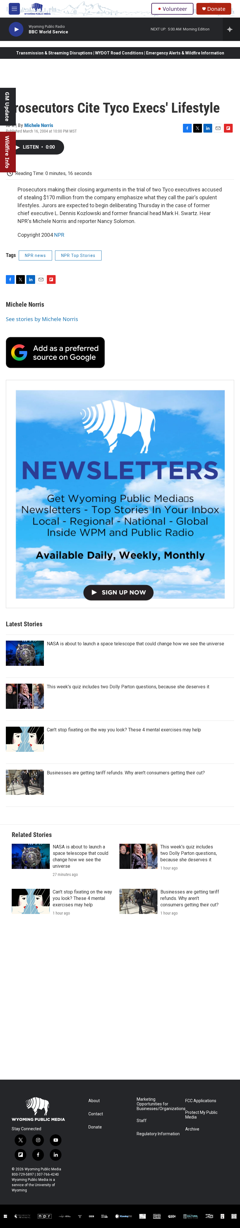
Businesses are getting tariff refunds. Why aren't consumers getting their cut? (126, 773)
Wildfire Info (7, 152)
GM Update (7, 106)
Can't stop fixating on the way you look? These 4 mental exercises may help (124, 730)
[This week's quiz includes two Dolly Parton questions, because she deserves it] (25, 696)
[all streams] (231, 29)
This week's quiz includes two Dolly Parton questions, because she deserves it (128, 687)
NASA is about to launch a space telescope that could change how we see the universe (135, 643)
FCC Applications (200, 1101)
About (94, 1101)
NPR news (35, 255)
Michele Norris (38, 125)
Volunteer (175, 8)
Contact (95, 1114)
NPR (59, 235)
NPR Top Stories (78, 255)
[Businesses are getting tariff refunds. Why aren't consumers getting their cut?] (25, 782)
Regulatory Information (158, 1134)
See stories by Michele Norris (42, 319)
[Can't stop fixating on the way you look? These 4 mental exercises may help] (25, 739)
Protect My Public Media (201, 1114)
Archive (192, 1129)
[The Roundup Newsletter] (120, 494)
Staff (142, 1121)
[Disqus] (120, 1000)
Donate (216, 9)
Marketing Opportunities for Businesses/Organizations (158, 1104)
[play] (16, 29)
